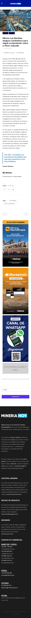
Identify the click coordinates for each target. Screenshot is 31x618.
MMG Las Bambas (9, 203)
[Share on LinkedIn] (13, 186)
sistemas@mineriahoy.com (9, 587)
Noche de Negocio (20, 466)
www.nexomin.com (7, 534)
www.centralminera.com (14, 494)
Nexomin (13, 463)
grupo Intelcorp (16, 437)
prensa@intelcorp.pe (7, 575)
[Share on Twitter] (10, 186)
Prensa (21, 53)
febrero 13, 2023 (9, 53)
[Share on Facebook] (8, 186)
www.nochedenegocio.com (9, 514)
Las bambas (12, 200)
